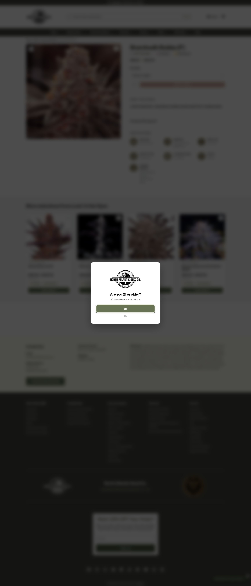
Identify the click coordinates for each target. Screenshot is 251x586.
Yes (126, 308)
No (125, 316)
